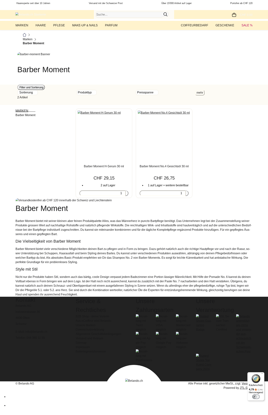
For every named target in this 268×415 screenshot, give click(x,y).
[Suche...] (165, 14)
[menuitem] (23, 25)
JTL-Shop (246, 387)
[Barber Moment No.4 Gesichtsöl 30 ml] (164, 134)
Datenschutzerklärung (90, 329)
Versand (247, 383)
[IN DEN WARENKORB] (126, 193)
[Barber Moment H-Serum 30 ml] (104, 134)
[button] (252, 99)
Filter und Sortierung (31, 87)
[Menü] (262, 374)
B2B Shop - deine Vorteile (92, 316)
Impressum (83, 347)
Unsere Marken (86, 325)
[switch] (256, 397)
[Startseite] (24, 35)
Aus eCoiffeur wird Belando (93, 320)
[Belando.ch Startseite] (30, 14)
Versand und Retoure (89, 338)
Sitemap (81, 342)
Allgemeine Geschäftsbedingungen (98, 333)
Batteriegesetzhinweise (91, 351)
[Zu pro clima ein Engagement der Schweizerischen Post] (244, 333)
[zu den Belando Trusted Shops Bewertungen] (204, 322)
